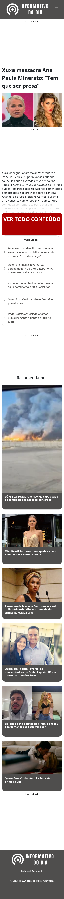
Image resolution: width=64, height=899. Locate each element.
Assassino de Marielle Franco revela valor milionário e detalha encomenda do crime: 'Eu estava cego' (31, 252)
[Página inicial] (32, 859)
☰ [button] (56, 9)
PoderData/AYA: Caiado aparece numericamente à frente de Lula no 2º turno (31, 318)
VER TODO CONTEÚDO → (32, 224)
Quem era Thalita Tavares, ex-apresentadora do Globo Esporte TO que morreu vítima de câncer (30, 268)
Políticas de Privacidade (32, 871)
